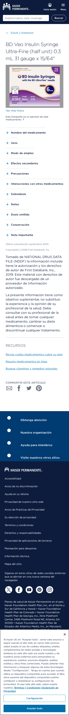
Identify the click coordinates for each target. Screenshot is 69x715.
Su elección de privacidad (20, 517)
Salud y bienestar (22, 32)
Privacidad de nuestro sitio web (24, 501)
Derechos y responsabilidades (23, 532)
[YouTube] (28, 589)
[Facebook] (18, 589)
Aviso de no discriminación (21, 486)
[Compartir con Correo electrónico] (9, 388)
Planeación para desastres (21, 548)
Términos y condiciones (19, 525)
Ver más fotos (15, 110)
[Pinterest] (38, 589)
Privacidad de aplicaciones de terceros (28, 540)
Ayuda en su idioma (17, 494)
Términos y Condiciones (27, 687)
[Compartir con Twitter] (29, 388)
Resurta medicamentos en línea (26, 361)
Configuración (34, 698)
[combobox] (26, 18)
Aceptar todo (34, 708)
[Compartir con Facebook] (19, 388)
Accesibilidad (13, 478)
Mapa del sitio (13, 564)
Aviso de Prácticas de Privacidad (24, 509)
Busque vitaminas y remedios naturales (31, 368)
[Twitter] (8, 589)
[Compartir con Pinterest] (38, 388)
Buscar (58, 18)
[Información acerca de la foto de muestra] (23, 119)
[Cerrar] (65, 634)
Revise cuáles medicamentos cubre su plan (34, 354)
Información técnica (17, 556)
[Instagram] (49, 589)
